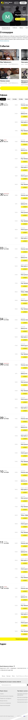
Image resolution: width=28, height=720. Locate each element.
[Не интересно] (17, 53)
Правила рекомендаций (5, 705)
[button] (22, 7)
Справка (2, 693)
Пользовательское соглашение (6, 696)
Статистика (19, 716)
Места (13, 676)
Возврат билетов (3, 700)
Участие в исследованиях (5, 703)
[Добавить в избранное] (17, 51)
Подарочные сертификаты (5, 698)
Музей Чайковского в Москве (15, 64)
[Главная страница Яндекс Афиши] (2, 3)
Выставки (8, 676)
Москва (3, 676)
